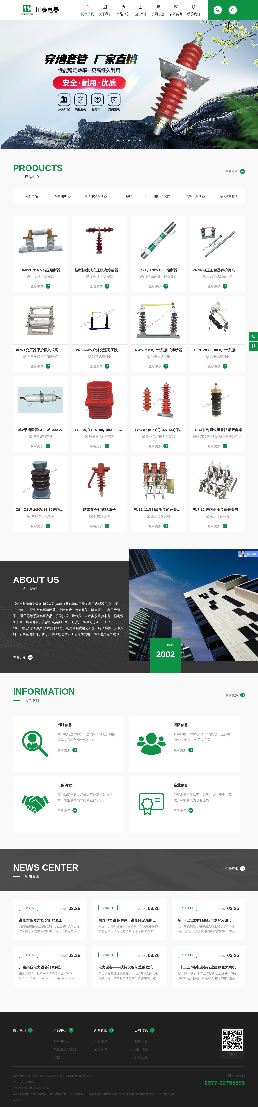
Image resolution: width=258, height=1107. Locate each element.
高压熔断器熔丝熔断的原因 (40, 920)
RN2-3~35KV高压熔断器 (40, 270)
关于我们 (105, 14)
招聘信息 (64, 725)
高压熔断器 (63, 196)
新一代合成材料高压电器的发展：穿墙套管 (208, 920)
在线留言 (176, 14)
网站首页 (87, 14)
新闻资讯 (140, 14)
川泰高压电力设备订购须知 (40, 967)
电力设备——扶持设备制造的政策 (125, 967)
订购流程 (64, 785)
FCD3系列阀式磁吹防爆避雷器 (217, 430)
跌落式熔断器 (195, 196)
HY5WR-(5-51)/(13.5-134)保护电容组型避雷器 (160, 430)
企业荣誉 (181, 785)
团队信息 (181, 725)
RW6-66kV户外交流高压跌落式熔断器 (101, 350)
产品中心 (122, 14)
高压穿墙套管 (228, 196)
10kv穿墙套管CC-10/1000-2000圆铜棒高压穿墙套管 (42, 430)
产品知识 (100, 1041)
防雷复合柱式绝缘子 (99, 510)
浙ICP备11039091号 (25, 1081)
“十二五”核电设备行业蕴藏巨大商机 (207, 967)
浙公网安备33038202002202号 (32, 1087)
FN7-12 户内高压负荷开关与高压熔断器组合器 (218, 510)
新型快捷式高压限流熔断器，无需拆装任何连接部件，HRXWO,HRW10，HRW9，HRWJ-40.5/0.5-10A (101, 270)
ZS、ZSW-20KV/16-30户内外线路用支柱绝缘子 (42, 510)
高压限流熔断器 (95, 196)
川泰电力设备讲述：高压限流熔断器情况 (129, 920)
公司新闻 (28, 908)
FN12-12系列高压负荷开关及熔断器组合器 (160, 510)
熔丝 (129, 196)
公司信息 (158, 14)
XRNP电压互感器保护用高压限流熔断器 (218, 270)
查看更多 (231, 171)
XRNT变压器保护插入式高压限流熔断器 (42, 350)
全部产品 (31, 196)
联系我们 (193, 14)
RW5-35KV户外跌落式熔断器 (158, 350)
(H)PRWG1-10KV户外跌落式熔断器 (218, 350)
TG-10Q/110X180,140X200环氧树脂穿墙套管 (101, 430)
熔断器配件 (162, 196)
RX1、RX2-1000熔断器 (158, 270)
